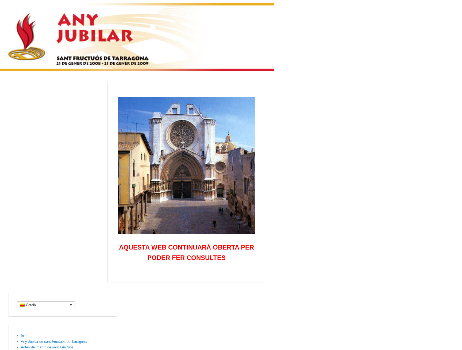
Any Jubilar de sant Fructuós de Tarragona (54, 342)
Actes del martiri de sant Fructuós (47, 347)
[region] (186, 165)
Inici (24, 336)
